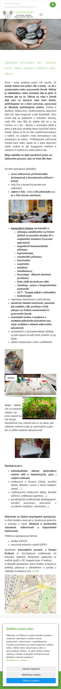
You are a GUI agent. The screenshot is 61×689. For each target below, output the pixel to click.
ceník (35, 571)
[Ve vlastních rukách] (18, 14)
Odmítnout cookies (31, 674)
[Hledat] (53, 4)
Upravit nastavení (31, 669)
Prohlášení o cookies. (17, 660)
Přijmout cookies (31, 680)
